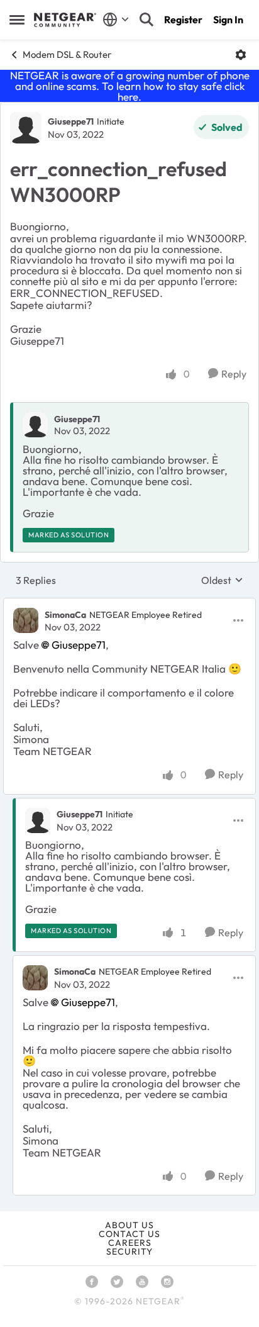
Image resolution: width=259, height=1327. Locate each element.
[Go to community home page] (65, 20)
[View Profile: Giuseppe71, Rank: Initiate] (25, 127)
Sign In (228, 19)
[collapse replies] (129, 604)
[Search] (146, 19)
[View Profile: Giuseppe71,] (35, 424)
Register (183, 19)
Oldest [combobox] (222, 580)
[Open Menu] (241, 55)
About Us (129, 1225)
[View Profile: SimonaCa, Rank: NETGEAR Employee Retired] (25, 620)
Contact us (129, 1234)
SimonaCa (65, 614)
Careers (130, 1242)
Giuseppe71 (71, 121)
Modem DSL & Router (67, 54)
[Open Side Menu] (17, 19)
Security (129, 1251)
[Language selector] (116, 19)
